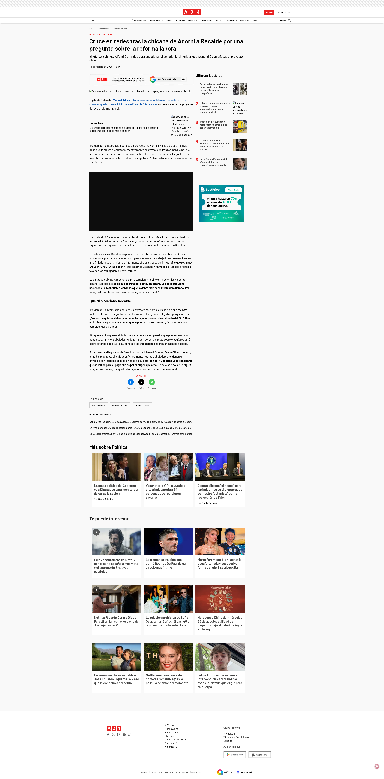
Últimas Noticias (139, 20)
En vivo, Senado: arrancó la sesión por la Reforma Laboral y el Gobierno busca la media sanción (140, 428)
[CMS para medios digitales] (242, 772)
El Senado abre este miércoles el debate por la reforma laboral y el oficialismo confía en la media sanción (124, 129)
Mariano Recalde (120, 28)
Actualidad (193, 20)
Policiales (219, 20)
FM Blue (169, 736)
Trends (255, 20)
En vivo (269, 12)
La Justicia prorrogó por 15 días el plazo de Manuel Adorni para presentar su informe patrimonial (140, 433)
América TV (171, 746)
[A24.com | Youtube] (124, 734)
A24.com (169, 725)
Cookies (228, 740)
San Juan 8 (171, 743)
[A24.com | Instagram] (118, 734)
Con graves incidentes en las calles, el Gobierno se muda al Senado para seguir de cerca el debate (140, 422)
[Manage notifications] (377, 766)
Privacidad (229, 733)
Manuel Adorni (105, 28)
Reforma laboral (142, 405)
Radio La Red (284, 12)
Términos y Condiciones (236, 737)
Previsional (232, 20)
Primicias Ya (206, 20)
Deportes (244, 20)
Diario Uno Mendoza (176, 739)
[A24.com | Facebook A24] (108, 734)
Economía (180, 20)
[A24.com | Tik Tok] (129, 734)
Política (169, 20)
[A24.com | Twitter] (113, 734)
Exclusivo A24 (156, 20)
